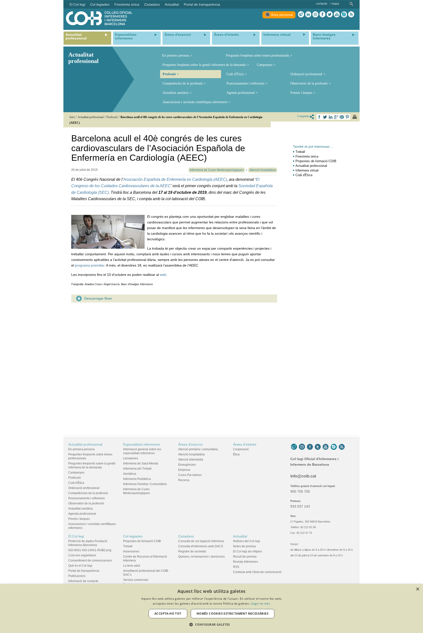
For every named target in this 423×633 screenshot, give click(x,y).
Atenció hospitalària (191, 454)
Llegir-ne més (260, 603)
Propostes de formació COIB (315, 161)
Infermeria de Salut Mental (140, 463)
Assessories (131, 551)
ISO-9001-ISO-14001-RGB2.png (89, 550)
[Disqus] (174, 367)
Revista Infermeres (245, 561)
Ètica (236, 454)
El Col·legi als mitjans (247, 551)
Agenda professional (240, 93)
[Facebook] (322, 14)
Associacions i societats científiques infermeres (195, 102)
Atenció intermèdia (190, 459)
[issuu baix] (333, 447)
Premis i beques (301, 93)
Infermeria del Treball (137, 468)
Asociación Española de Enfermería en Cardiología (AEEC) (175, 179)
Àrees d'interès (244, 444)
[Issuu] (344, 14)
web (163, 275)
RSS (236, 567)
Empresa (184, 470)
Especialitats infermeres (141, 444)
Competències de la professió (183, 83)
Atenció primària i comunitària (198, 449)
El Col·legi (76, 536)
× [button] (417, 589)
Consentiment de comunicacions (90, 560)
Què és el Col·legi (80, 565)
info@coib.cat (303, 476)
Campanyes (264, 65)
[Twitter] (330, 14)
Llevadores (130, 458)
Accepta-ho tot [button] (167, 613)
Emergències (187, 464)
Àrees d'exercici (190, 444)
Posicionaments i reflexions (245, 83)
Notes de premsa (244, 546)
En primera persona (175, 55)
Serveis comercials (135, 580)
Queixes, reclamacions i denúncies (201, 556)
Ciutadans (186, 536)
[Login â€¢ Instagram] (315, 14)
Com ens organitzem (82, 555)
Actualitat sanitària (175, 93)
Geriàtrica (129, 473)
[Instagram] (302, 447)
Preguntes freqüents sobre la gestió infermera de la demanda (204, 65)
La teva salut (131, 565)
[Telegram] (301, 14)
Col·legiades (132, 536)
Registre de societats (192, 551)
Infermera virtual (306, 170)
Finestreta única (306, 156)
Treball (300, 152)
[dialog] (211, 608)
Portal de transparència (83, 570)
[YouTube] (326, 447)
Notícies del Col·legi (246, 541)
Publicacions (76, 576)
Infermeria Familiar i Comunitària (145, 484)
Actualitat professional (311, 166)
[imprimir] (354, 117)
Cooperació (241, 449)
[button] (211, 624)
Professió (169, 74)
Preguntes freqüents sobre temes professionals (257, 55)
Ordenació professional (306, 74)
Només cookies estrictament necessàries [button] (233, 613)
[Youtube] (337, 14)
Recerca (183, 480)
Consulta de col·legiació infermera (201, 541)
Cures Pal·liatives (190, 475)
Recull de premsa (245, 556)
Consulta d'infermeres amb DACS (200, 546)
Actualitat (240, 536)
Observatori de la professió (309, 83)
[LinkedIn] (308, 14)
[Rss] (351, 14)
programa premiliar (89, 265)
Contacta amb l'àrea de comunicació (257, 572)
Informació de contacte (83, 581)
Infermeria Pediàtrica (137, 479)
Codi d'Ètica (235, 74)
